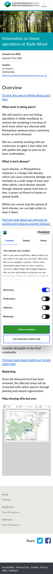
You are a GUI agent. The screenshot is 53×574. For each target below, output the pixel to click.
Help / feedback (10, 570)
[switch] (46, 299)
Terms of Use (22, 567)
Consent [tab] (9, 240)
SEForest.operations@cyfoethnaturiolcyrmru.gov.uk (24, 75)
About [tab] (43, 240)
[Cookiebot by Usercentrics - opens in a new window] (38, 233)
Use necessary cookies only (26, 339)
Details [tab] (26, 240)
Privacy (44, 567)
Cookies (35, 567)
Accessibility (8, 567)
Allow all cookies (26, 329)
